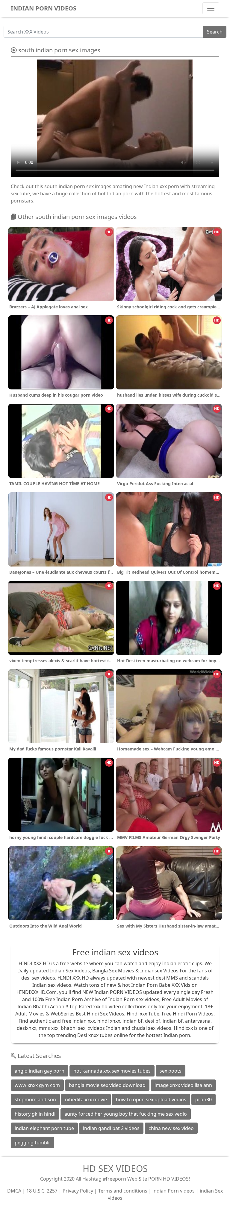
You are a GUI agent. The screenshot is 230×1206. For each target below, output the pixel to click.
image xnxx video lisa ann (183, 1085)
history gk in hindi (35, 1114)
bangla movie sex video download (107, 1085)
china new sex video (171, 1128)
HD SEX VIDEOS (115, 1168)
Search (215, 31)
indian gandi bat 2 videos (111, 1128)
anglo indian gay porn (39, 1071)
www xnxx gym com (37, 1085)
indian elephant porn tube (44, 1128)
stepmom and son (35, 1099)
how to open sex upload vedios (151, 1099)
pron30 (203, 1099)
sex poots (170, 1071)
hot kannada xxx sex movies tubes (112, 1071)
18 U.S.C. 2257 (42, 1190)
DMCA (14, 1190)
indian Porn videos (173, 1190)
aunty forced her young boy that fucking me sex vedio (125, 1114)
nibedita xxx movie (86, 1099)
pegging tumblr (32, 1142)
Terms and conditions (122, 1190)
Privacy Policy (78, 1190)
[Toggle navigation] (210, 8)
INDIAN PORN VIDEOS (43, 8)
